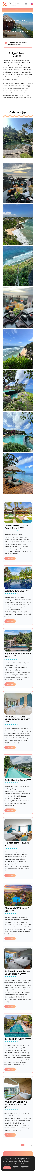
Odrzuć (16, 1167)
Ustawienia (25, 1167)
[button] (18, 44)
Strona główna (10, 24)
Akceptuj (7, 1167)
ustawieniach (7, 1164)
